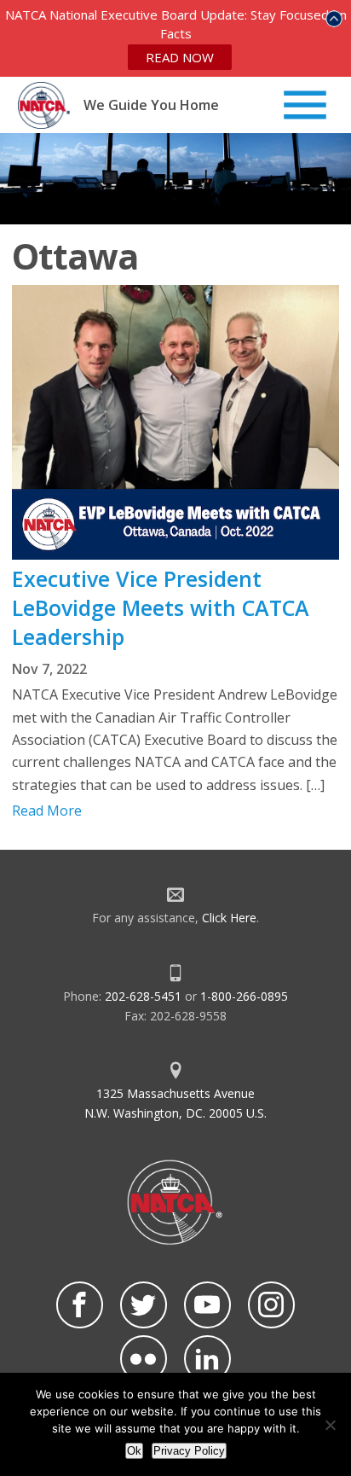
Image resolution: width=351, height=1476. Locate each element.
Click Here (229, 917)
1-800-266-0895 (244, 996)
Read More (47, 810)
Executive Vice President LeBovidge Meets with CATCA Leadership (160, 607)
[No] (329, 1424)
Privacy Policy (189, 1450)
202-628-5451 (143, 996)
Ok (134, 1450)
